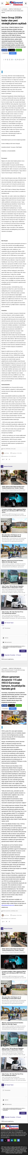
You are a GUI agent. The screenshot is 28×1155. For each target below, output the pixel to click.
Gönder (19, 50)
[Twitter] (5, 1140)
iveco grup (13, 448)
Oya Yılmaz (6, 453)
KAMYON (11, 9)
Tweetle (12, 50)
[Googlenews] (18, 1140)
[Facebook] (2, 1140)
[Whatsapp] (15, 1140)
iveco (17, 910)
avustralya (13, 910)
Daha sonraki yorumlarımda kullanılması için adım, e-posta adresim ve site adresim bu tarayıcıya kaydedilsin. (14, 647)
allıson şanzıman (6, 910)
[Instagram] (8, 1140)
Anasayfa (5, 9)
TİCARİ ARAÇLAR (17, 9)
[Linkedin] (12, 1140)
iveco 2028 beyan (7, 448)
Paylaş (5, 50)
